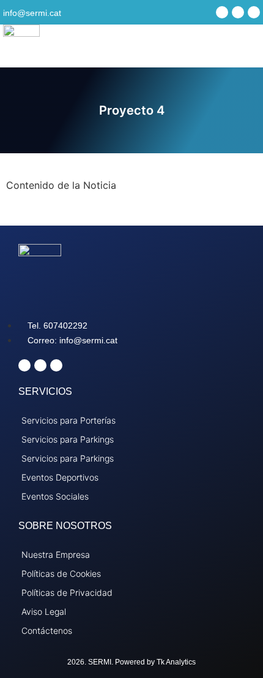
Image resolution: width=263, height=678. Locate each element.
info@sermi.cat (32, 13)
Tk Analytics (176, 662)
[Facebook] (222, 12)
